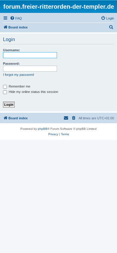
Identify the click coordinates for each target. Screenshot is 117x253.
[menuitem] (16, 18)
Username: (11, 50)
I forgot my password (18, 74)
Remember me (19, 86)
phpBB (42, 128)
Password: (11, 63)
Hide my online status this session (33, 92)
